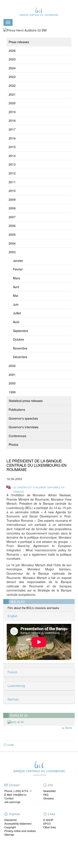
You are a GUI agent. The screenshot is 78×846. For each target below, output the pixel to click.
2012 (12, 173)
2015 (12, 147)
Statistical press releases (26, 400)
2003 (12, 252)
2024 (12, 68)
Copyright (10, 827)
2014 (12, 155)
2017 (12, 129)
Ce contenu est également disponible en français (38, 489)
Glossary (48, 798)
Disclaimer (10, 820)
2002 (12, 366)
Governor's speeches (23, 418)
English (12, 616)
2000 (12, 383)
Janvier (18, 260)
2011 (12, 182)
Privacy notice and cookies (20, 831)
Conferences (17, 436)
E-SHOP (48, 820)
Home (11, 744)
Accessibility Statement (17, 823)
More (68, 728)
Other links (49, 827)
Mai (15, 295)
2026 (12, 50)
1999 (12, 392)
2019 (12, 112)
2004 (12, 243)
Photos (13, 444)
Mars (16, 278)
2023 (12, 76)
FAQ (45, 794)
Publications (17, 409)
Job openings (12, 802)
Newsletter (49, 791)
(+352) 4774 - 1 (22, 791)
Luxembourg (16, 685)
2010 (12, 190)
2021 (12, 94)
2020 (12, 103)
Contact (8, 798)
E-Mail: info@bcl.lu (15, 794)
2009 (12, 199)
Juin (16, 304)
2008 (12, 208)
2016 (12, 138)
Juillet (17, 313)
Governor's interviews (23, 427)
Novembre (20, 348)
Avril (16, 287)
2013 (12, 164)
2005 (12, 234)
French (12, 672)
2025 (12, 59)
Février (18, 269)
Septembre (20, 331)
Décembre (20, 357)
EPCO (47, 823)
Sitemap (9, 834)
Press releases (19, 42)
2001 (12, 374)
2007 (12, 217)
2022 (12, 85)
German (13, 699)
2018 (12, 120)
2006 (12, 225)
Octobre (18, 339)
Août (16, 322)
